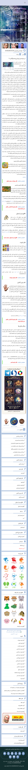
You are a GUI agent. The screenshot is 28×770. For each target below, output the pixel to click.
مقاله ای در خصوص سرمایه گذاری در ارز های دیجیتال (14, 690)
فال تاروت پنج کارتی (20, 658)
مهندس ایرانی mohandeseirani (13, 50)
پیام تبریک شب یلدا (20, 711)
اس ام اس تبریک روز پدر (19, 440)
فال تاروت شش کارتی (20, 661)
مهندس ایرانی (14, 8)
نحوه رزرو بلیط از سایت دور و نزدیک (17, 693)
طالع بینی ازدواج (6, 232)
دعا (23, 518)
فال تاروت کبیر (21, 643)
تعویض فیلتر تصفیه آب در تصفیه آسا (17, 687)
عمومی (18, 430)
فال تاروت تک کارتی (20, 649)
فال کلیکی (22, 527)
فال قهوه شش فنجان (20, 488)
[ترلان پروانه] (14, 46)
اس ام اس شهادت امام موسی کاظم (17, 449)
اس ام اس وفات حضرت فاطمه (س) (17, 446)
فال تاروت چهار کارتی (20, 655)
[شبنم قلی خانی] (6, 46)
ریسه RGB (22, 545)
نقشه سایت (6, 766)
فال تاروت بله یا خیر (20, 675)
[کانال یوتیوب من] (14, 757)
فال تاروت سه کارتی (20, 652)
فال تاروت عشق (21, 670)
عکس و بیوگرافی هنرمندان (19, 743)
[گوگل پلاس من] (17, 757)
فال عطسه (22, 731)
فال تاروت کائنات (21, 646)
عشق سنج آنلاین (21, 536)
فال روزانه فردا (21, 740)
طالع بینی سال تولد (20, 626)
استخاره (24, 177)
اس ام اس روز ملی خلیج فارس (18, 452)
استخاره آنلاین (21, 464)
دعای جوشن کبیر (21, 515)
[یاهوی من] (23, 753)
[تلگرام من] (19, 753)
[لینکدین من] (10, 757)
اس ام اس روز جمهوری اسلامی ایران (17, 443)
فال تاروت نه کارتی (20, 664)
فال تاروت (16, 272)
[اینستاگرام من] (12, 753)
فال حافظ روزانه (21, 705)
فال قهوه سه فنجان (20, 485)
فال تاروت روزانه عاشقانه (19, 673)
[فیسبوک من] (15, 753)
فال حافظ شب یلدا (20, 708)
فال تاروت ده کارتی (20, 667)
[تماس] (8, 753)
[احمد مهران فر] (22, 46)
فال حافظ (11, 201)
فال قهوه (22, 482)
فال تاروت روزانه (21, 640)
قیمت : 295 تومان (14, 632)
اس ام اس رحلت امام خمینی (19, 455)
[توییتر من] (4, 753)
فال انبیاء (22, 473)
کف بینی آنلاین (21, 316)
